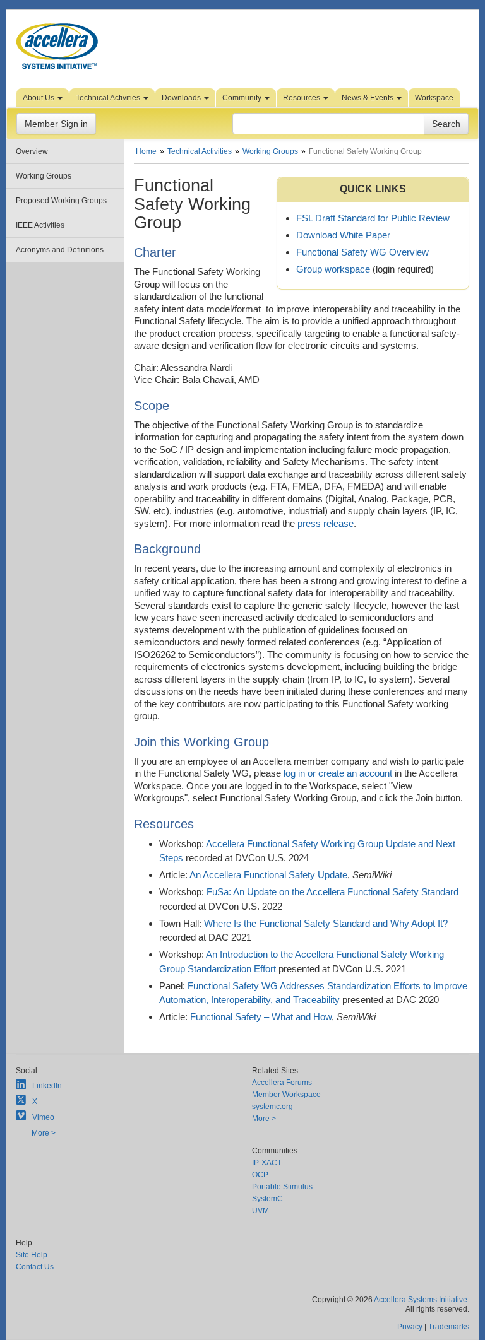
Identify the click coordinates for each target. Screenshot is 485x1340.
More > (44, 1133)
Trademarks (448, 1326)
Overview (32, 151)
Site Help (31, 1255)
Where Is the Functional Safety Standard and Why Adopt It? (326, 923)
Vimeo (43, 1117)
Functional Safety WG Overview (362, 252)
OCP (260, 1174)
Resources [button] (302, 97)
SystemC (267, 1198)
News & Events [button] (368, 97)
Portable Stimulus (282, 1186)
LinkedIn (47, 1085)
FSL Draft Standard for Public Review (373, 218)
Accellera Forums (282, 1082)
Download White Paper (343, 235)
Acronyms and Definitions (60, 249)
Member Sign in (56, 124)
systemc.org (272, 1106)
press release (325, 523)
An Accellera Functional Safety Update (268, 874)
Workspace (434, 97)
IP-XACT (267, 1163)
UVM (260, 1210)
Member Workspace (286, 1094)
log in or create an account (338, 773)
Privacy (409, 1326)
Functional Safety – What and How (261, 1016)
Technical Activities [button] (109, 97)
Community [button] (242, 97)
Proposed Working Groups (61, 200)
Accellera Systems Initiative (420, 1299)
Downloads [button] (182, 97)
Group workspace (333, 269)
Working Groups (43, 176)
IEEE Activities (40, 225)
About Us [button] (39, 97)
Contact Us (35, 1267)
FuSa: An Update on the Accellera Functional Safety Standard (332, 891)
